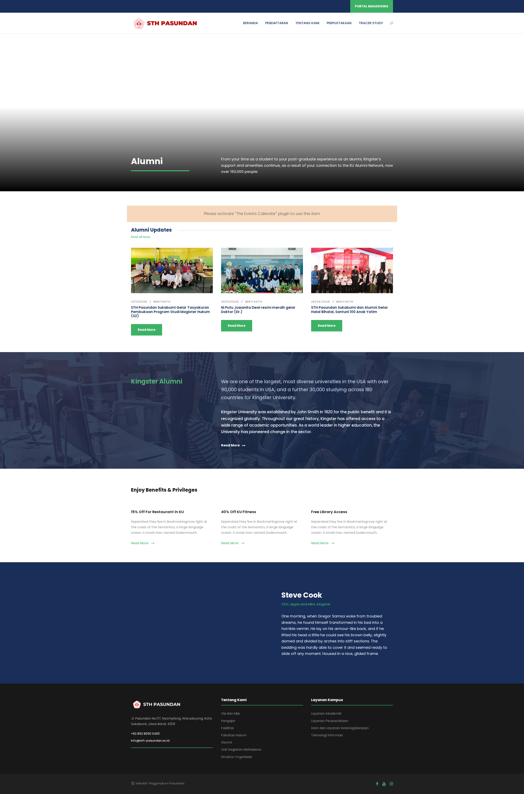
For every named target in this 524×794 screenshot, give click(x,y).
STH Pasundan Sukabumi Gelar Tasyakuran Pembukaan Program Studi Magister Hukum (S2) (170, 311)
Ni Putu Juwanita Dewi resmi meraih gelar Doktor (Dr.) (258, 309)
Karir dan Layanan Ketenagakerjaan (340, 728)
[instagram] (391, 784)
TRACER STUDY (371, 23)
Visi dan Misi (230, 713)
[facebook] (377, 784)
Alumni (226, 742)
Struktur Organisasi (236, 757)
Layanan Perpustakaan (329, 721)
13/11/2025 (139, 302)
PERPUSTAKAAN (339, 23)
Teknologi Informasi (327, 735)
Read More (146, 330)
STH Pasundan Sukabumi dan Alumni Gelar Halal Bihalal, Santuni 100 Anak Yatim (349, 309)
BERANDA (250, 23)
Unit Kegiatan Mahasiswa (241, 749)
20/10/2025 (230, 302)
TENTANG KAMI (307, 23)
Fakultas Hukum (233, 735)
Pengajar (228, 721)
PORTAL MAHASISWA (371, 6)
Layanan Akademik (326, 713)
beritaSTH (162, 302)
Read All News (140, 237)
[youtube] (384, 784)
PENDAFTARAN (276, 23)
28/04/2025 (320, 302)
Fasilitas (227, 728)
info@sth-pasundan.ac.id (150, 740)
